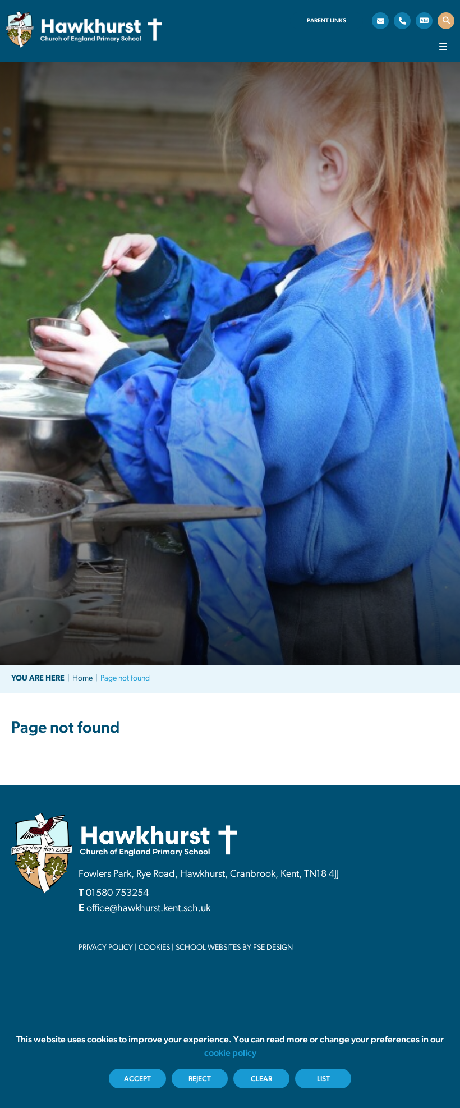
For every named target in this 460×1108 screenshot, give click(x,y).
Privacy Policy (106, 948)
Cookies (154, 948)
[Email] (380, 20)
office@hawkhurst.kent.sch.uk (148, 909)
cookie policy (230, 1053)
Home (82, 678)
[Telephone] (402, 20)
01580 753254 (117, 894)
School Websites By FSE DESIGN (234, 948)
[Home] (84, 29)
